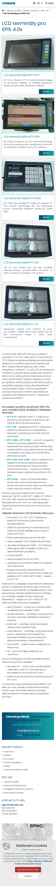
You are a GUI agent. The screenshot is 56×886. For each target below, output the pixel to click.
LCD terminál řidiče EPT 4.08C (23, 198)
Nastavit (28, 876)
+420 (28, 735)
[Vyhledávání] (34, 3)
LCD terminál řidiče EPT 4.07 (21, 75)
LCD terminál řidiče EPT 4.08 (21, 137)
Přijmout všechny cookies (28, 869)
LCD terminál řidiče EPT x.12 (21, 324)
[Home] (3, 10)
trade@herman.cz (28, 730)
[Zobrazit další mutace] (42, 3)
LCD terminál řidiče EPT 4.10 (21, 262)
